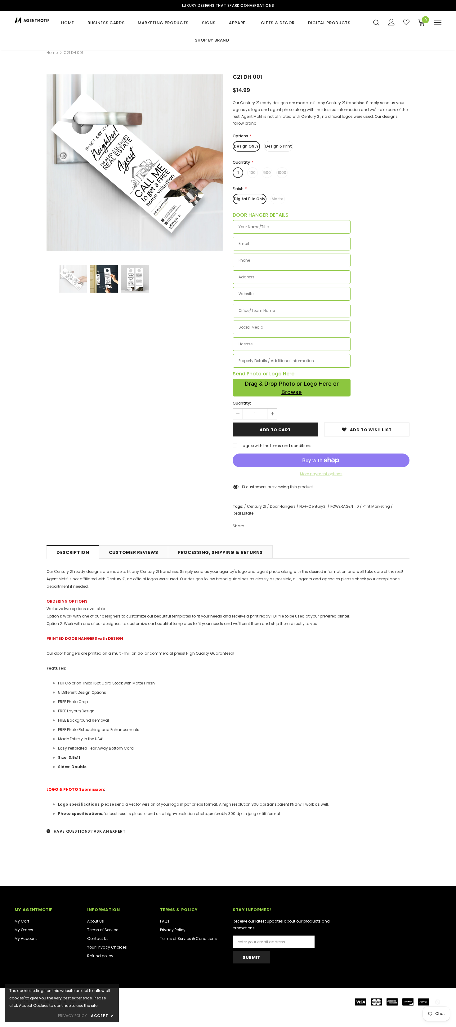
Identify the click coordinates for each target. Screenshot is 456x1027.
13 (243, 486)
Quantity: (242, 403)
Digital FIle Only (249, 198)
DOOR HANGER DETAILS (260, 215)
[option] (135, 162)
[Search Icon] (376, 22)
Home (52, 52)
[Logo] (32, 20)
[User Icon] (391, 22)
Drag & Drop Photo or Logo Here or (292, 387)
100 (252, 172)
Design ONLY (246, 146)
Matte (278, 198)
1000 (282, 172)
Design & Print (278, 146)
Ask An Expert (110, 831)
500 (267, 172)
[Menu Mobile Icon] (437, 22)
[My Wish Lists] (406, 22)
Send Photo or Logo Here (263, 374)
